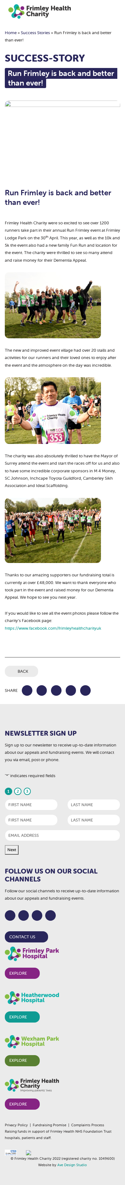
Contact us (22, 937)
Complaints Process (87, 1125)
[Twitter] (23, 915)
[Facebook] (10, 915)
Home (11, 32)
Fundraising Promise (49, 1125)
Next (11, 849)
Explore (18, 973)
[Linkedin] (50, 915)
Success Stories (35, 32)
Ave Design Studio (72, 1165)
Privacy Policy (16, 1125)
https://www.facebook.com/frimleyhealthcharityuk (53, 628)
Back (23, 671)
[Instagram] (37, 915)
